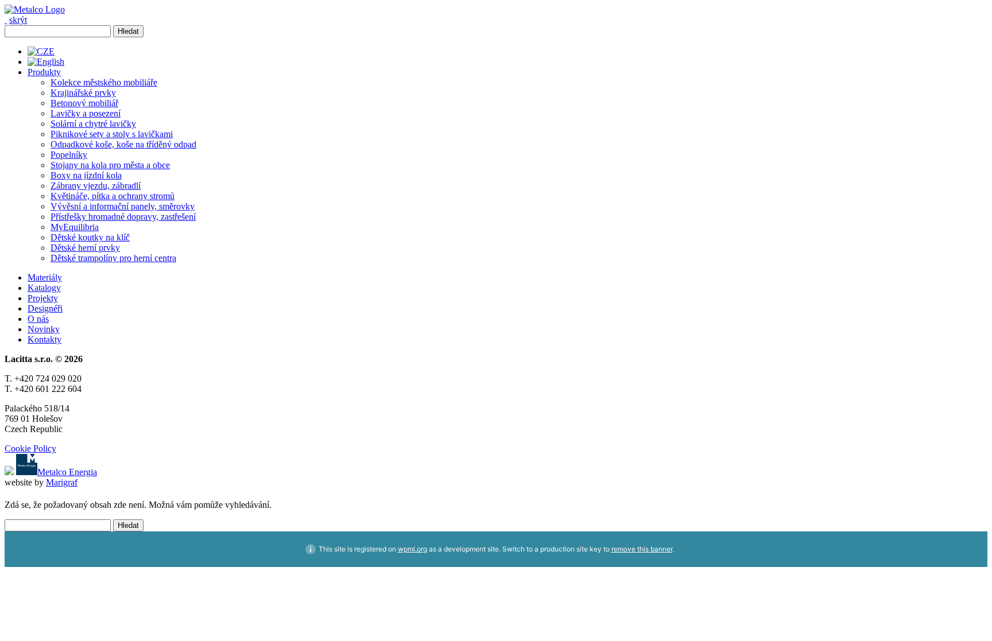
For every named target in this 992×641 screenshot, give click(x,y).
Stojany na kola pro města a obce (110, 165)
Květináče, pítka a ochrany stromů (113, 196)
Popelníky (69, 155)
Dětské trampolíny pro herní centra (113, 258)
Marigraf (62, 482)
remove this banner (641, 549)
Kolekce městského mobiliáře (104, 82)
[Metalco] (35, 9)
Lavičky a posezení (86, 113)
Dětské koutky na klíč (90, 237)
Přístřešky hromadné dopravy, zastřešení (123, 217)
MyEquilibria (75, 227)
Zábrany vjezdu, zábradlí (96, 186)
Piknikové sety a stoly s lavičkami (112, 134)
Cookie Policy (30, 448)
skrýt (18, 20)
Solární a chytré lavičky (93, 124)
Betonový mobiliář (84, 103)
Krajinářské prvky (83, 93)
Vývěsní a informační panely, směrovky (123, 206)
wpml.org (412, 549)
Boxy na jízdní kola (86, 175)
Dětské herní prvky (85, 247)
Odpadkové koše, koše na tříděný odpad (123, 144)
